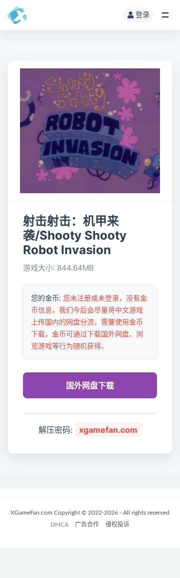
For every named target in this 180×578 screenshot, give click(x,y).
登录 (143, 14)
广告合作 (87, 525)
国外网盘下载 (90, 385)
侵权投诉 (118, 525)
